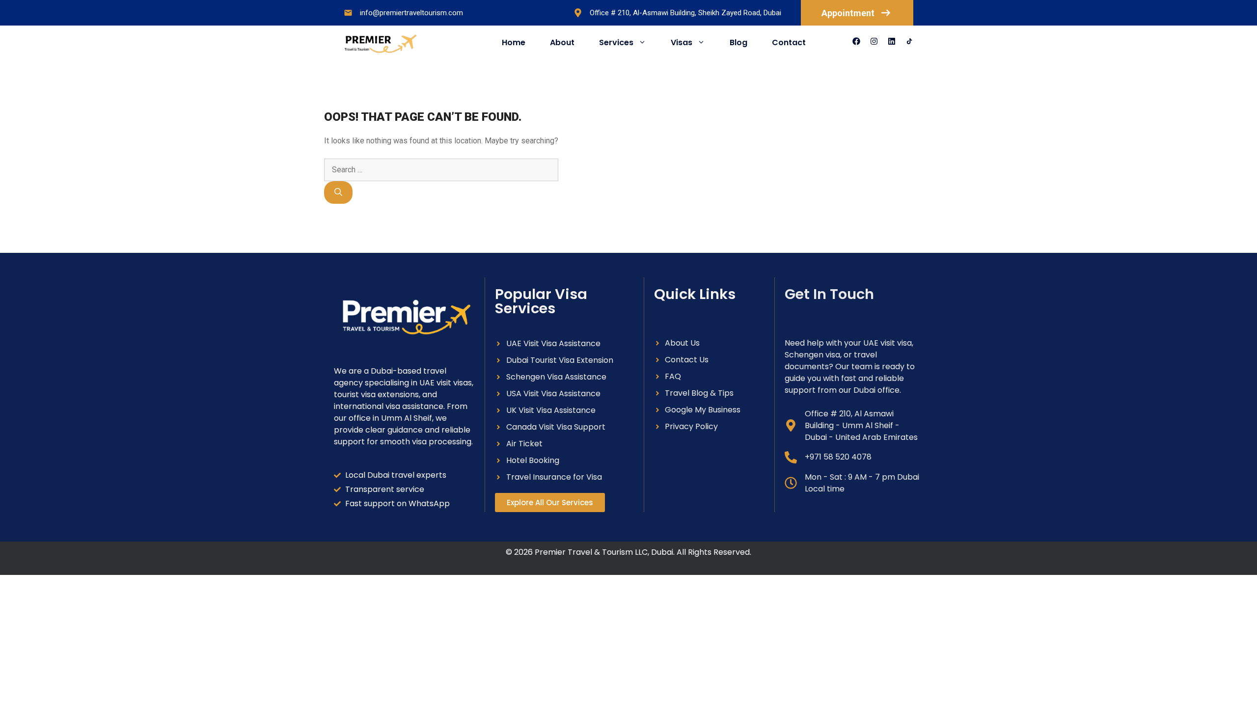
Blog (738, 42)
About (562, 42)
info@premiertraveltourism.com (411, 12)
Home (513, 42)
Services (616, 42)
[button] (550, 502)
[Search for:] (441, 169)
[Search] (338, 192)
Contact (789, 42)
